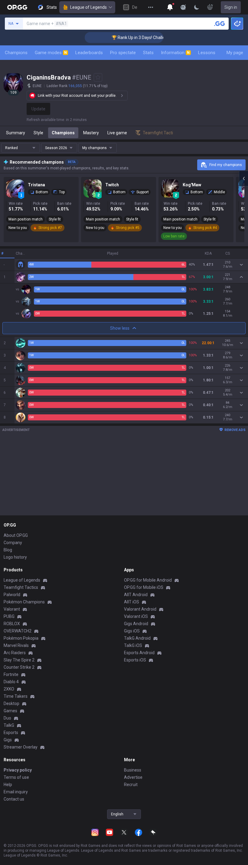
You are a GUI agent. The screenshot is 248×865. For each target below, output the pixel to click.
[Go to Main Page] (17, 7)
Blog (8, 549)
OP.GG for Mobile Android (148, 580)
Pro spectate (123, 52)
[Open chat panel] (243, 178)
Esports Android (139, 652)
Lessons (206, 52)
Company (13, 542)
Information (175, 52)
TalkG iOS (133, 645)
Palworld (12, 594)
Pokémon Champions (24, 601)
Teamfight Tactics (21, 587)
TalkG (9, 725)
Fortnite (11, 674)
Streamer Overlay (21, 747)
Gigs (8, 739)
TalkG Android (137, 638)
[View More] (151, 7)
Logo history (15, 557)
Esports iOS (135, 660)
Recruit (131, 784)
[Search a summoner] (219, 24)
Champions (16, 52)
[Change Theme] (197, 7)
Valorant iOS (136, 616)
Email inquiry (16, 791)
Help (8, 784)
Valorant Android (140, 609)
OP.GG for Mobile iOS (143, 587)
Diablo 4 (11, 681)
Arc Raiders (15, 652)
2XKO (9, 689)
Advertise (133, 777)
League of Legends (88, 7)
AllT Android (136, 594)
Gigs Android (136, 623)
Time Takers (16, 696)
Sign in (230, 7)
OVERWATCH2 (17, 630)
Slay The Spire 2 (19, 660)
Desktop (11, 703)
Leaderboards (89, 52)
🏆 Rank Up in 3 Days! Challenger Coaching (145, 37)
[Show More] (170, 7)
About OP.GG (16, 535)
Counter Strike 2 (19, 667)
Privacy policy (18, 770)
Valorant (12, 609)
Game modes (51, 52)
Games (10, 710)
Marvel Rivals (16, 645)
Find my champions (225, 165)
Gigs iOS (132, 630)
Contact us (14, 799)
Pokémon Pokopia (21, 638)
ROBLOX (12, 623)
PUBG (9, 616)
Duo (7, 718)
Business (132, 770)
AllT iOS (131, 601)
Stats (148, 52)
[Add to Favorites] (98, 77)
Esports (11, 732)
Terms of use (16, 777)
